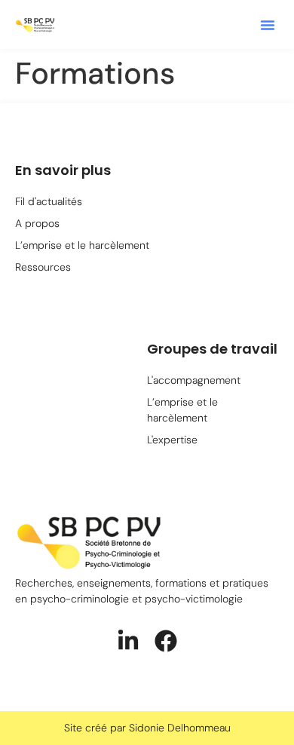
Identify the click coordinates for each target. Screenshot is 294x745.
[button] (267, 25)
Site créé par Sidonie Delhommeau (147, 727)
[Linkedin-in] (128, 641)
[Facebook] (166, 641)
